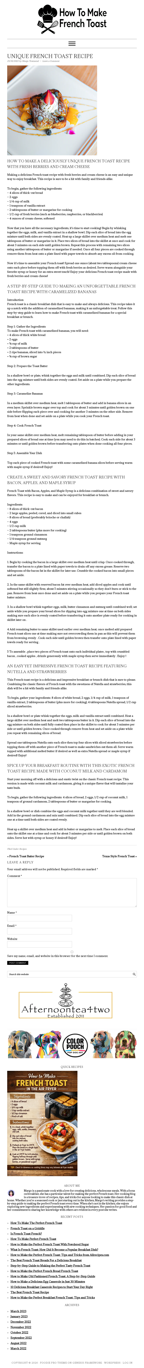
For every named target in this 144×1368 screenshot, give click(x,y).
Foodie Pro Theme (53, 1362)
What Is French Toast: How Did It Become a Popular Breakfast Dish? (54, 1249)
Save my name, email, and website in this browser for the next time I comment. (57, 956)
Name (12, 912)
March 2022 (18, 1348)
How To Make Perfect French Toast (33, 1239)
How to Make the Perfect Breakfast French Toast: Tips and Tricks (53, 1297)
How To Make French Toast (72, 18)
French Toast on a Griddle (28, 1228)
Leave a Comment (50, 61)
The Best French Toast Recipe (30, 1292)
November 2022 (21, 1327)
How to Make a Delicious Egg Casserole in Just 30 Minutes (48, 1281)
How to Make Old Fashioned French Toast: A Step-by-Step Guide (53, 1276)
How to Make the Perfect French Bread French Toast (44, 1271)
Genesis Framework (87, 1362)
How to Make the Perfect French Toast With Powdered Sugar (50, 1244)
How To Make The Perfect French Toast (36, 1223)
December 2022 (21, 1321)
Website (12, 939)
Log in (128, 1362)
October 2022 (19, 1332)
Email (12, 925)
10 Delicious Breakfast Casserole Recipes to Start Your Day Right (52, 1287)
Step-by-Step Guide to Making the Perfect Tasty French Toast (50, 1265)
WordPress (112, 1362)
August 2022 (19, 1343)
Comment (14, 876)
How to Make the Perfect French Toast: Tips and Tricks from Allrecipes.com (60, 1255)
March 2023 (18, 1311)
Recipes (23, 849)
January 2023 (19, 1316)
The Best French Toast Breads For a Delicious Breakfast (46, 1260)
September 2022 (21, 1337)
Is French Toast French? (26, 1233)
